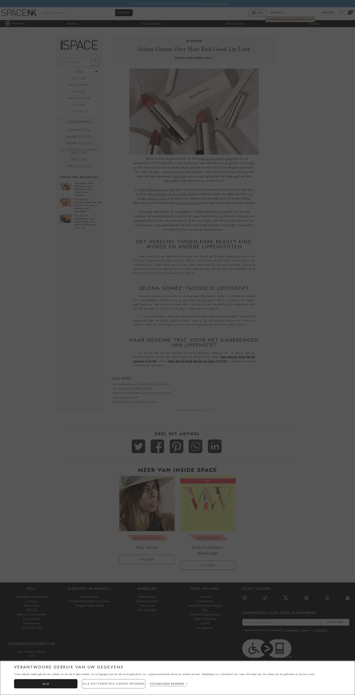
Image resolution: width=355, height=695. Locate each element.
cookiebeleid (226, 674)
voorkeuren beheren (167, 684)
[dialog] (177, 678)
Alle (46, 684)
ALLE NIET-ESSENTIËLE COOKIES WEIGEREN (113, 683)
